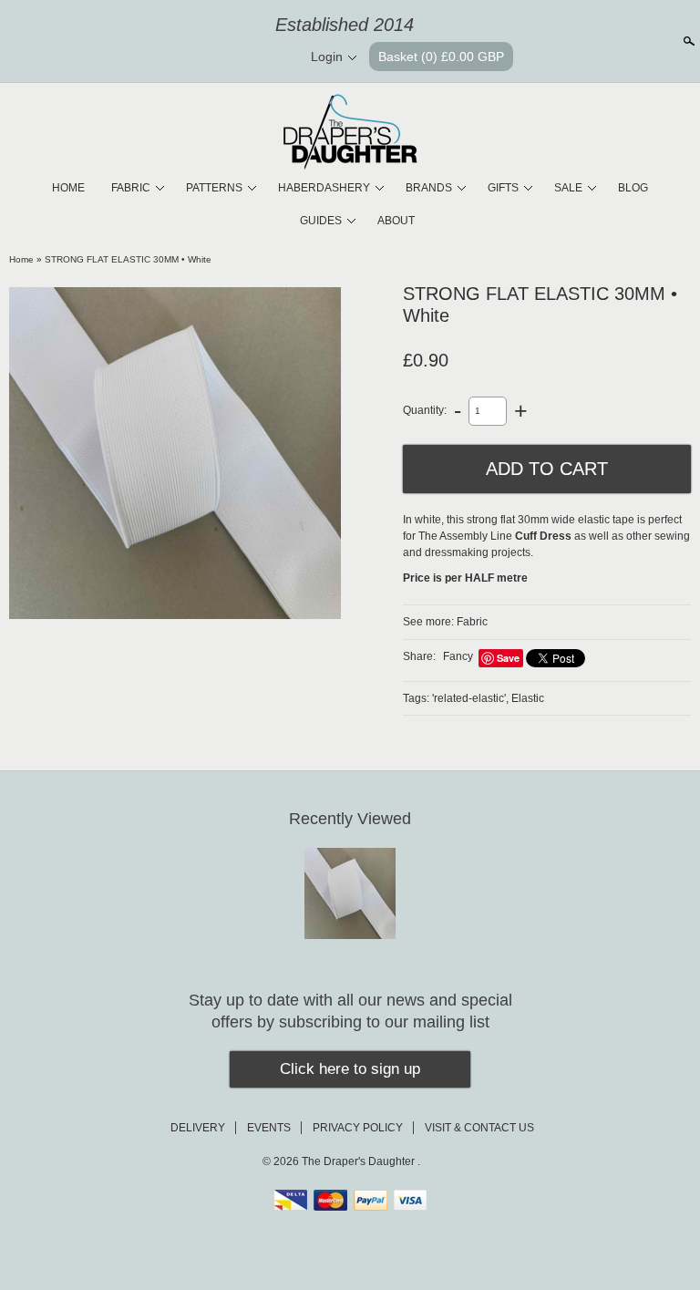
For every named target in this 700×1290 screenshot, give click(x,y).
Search (687, 41)
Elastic (527, 698)
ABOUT (396, 220)
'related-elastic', (470, 698)
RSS (181, 57)
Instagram (274, 57)
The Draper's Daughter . (361, 1161)
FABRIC (130, 187)
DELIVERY (197, 1127)
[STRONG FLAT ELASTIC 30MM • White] (175, 453)
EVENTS (269, 1127)
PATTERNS (214, 187)
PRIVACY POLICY (358, 1127)
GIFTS (503, 187)
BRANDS (429, 187)
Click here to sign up (350, 1069)
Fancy (458, 656)
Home (21, 259)
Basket (441, 56)
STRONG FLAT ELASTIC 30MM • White (128, 259)
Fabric (472, 621)
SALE (568, 187)
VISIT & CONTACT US (479, 1127)
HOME (68, 187)
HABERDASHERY (324, 187)
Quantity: (425, 410)
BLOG (633, 187)
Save (508, 658)
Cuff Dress (543, 536)
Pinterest (243, 57)
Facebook (212, 57)
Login (327, 56)
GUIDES (321, 220)
